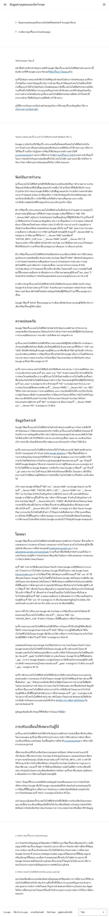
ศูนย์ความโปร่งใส (65, 912)
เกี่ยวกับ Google (20, 912)
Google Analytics (57, 453)
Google (7, 912)
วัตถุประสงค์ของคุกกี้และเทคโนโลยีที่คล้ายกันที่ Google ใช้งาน (47, 22)
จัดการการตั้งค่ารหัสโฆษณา (72, 700)
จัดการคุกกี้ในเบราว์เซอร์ (64, 155)
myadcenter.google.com (60, 548)
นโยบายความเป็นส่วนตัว (26, 109)
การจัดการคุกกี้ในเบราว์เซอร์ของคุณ (34, 32)
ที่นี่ (62, 712)
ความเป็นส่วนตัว (37, 912)
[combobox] (92, 912)
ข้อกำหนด (51, 912)
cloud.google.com (24, 574)
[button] (5, 4)
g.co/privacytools (23, 155)
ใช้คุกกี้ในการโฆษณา (59, 72)
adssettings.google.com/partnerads (32, 552)
